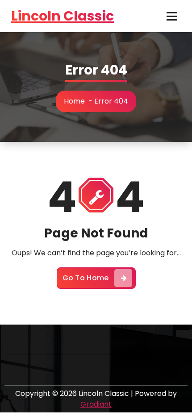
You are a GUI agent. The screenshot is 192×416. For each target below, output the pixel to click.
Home (74, 101)
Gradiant (96, 404)
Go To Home (86, 278)
